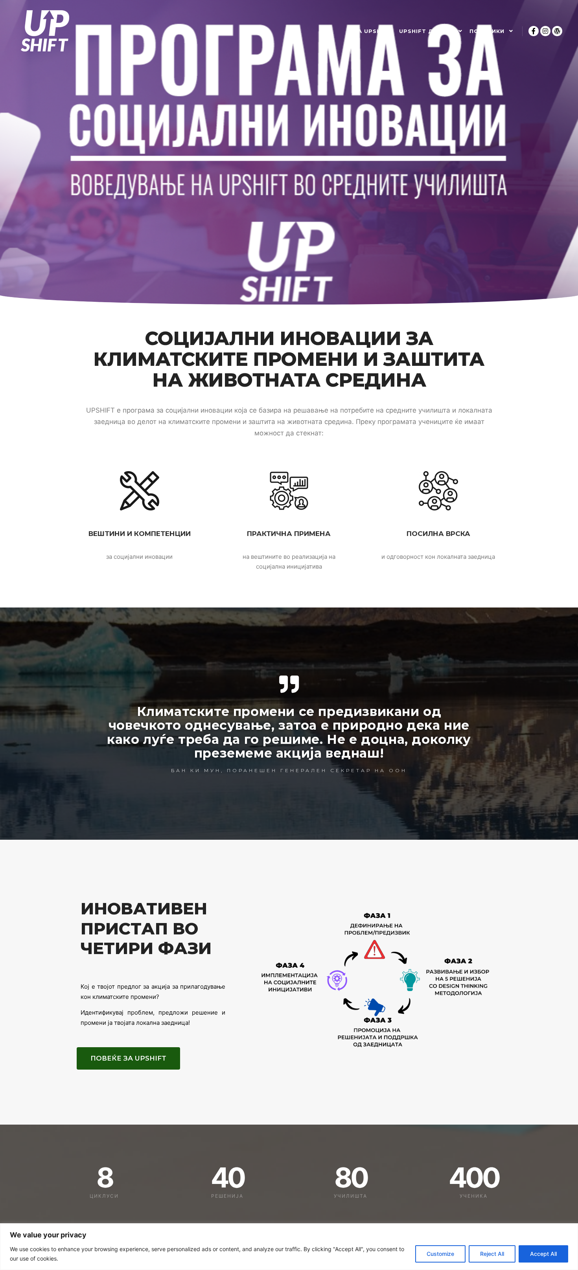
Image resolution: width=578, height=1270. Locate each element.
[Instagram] (545, 31)
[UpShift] (45, 31)
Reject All (492, 1253)
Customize (440, 1253)
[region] (289, 1246)
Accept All (543, 1253)
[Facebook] (533, 31)
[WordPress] (557, 31)
